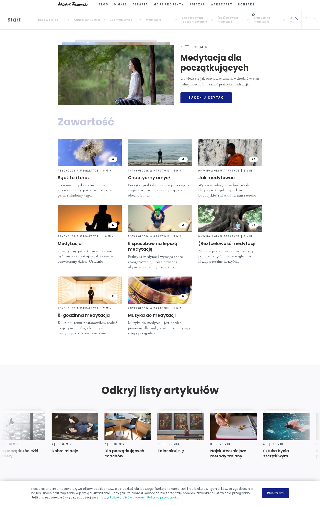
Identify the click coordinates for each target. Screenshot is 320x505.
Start (14, 19)
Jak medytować (216, 177)
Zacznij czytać (206, 98)
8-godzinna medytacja (84, 315)
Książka (197, 4)
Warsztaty (221, 4)
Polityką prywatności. (163, 497)
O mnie (120, 4)
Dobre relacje (43, 450)
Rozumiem (275, 493)
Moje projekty (168, 4)
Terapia (140, 4)
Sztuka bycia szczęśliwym (255, 453)
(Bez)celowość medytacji (226, 243)
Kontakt (246, 4)
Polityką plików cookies (127, 497)
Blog (103, 4)
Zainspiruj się (149, 450)
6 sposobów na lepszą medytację (152, 246)
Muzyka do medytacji (152, 315)
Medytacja (70, 243)
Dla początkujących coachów (103, 453)
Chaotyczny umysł (149, 177)
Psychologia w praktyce (78, 171)
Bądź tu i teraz (74, 177)
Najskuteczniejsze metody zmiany (207, 453)
